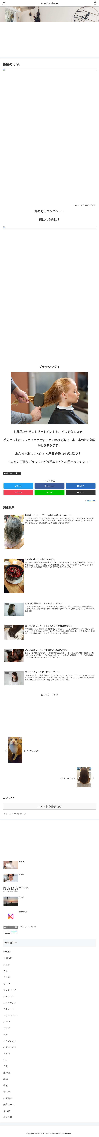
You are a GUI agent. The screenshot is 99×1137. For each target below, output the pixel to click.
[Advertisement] (49, 40)
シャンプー (8, 996)
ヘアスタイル (9, 1047)
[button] (91, 567)
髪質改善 (7, 1117)
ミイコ (6, 1053)
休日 (5, 1060)
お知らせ (7, 958)
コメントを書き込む (49, 806)
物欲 (5, 1085)
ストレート (8, 1009)
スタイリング (9, 473)
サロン (6, 983)
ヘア (19, 473)
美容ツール (8, 1104)
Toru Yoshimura (49, 3)
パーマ (6, 1022)
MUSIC (6, 952)
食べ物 (6, 1111)
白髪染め (7, 1098)
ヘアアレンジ (9, 1041)
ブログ (6, 1028)
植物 (5, 1079)
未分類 (6, 1072)
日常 (5, 1066)
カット (6, 964)
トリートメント (11, 1015)
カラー (6, 971)
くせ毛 (6, 977)
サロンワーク (9, 990)
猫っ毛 (6, 1092)
